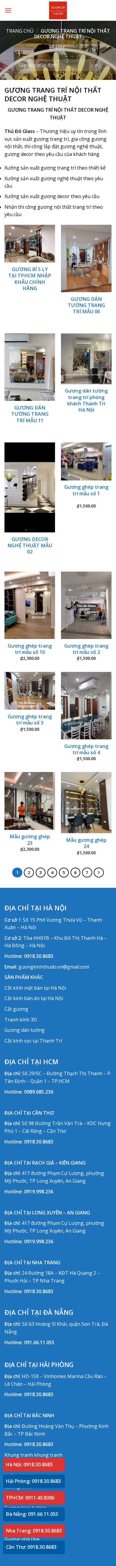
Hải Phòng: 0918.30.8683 (33, 1481)
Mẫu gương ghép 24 (86, 843)
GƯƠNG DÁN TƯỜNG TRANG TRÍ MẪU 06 (86, 305)
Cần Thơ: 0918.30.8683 (31, 1547)
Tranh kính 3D (20, 1019)
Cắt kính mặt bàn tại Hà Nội (35, 988)
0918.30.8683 (38, 956)
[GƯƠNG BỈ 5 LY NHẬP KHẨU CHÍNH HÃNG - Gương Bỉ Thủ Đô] (58, 10)
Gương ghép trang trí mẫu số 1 (86, 490)
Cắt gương (16, 1009)
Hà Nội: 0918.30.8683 (29, 1464)
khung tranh (48, 1455)
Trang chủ (20, 31)
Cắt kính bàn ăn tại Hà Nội (33, 998)
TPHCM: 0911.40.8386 (30, 1497)
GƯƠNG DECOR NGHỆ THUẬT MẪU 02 (29, 545)
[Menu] (8, 10)
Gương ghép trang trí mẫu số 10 (30, 649)
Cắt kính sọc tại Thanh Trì (33, 1040)
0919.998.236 (38, 1191)
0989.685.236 (38, 1092)
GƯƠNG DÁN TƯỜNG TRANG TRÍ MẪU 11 (29, 414)
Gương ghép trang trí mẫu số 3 (30, 720)
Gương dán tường (24, 1030)
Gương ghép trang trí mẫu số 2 (86, 649)
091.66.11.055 (39, 1342)
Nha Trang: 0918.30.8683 (34, 1530)
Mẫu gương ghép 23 (30, 839)
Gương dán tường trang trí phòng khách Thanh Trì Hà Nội (86, 400)
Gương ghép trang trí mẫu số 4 (86, 749)
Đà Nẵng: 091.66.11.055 (32, 1514)
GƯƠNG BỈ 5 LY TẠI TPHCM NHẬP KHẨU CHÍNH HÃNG (29, 279)
